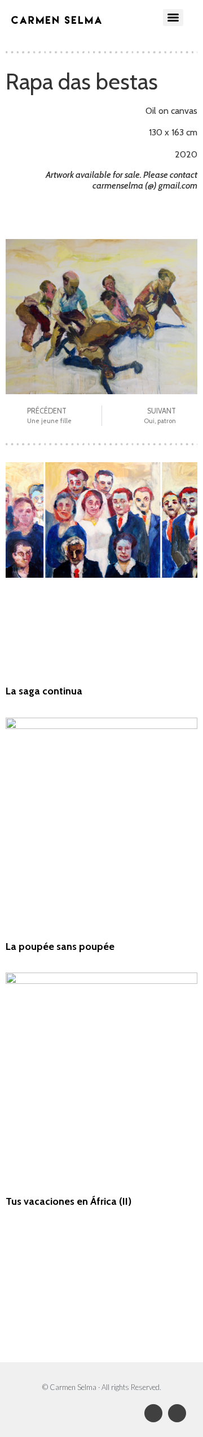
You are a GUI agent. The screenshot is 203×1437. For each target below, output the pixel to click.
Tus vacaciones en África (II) (68, 1201)
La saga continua (44, 691)
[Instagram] (177, 1413)
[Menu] (173, 17)
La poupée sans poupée (60, 946)
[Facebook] (153, 1413)
